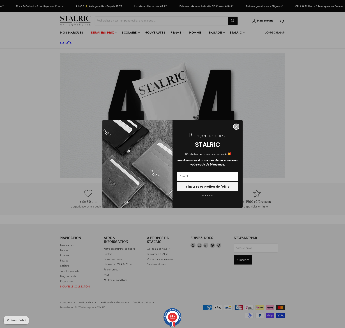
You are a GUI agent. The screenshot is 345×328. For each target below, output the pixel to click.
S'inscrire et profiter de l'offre (207, 187)
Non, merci (207, 195)
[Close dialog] (236, 126)
